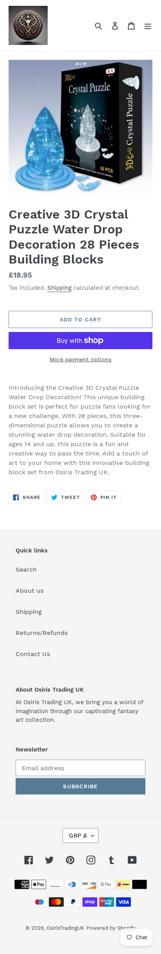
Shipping (59, 287)
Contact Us (33, 654)
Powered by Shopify (111, 928)
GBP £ (78, 835)
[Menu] (148, 25)
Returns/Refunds (42, 633)
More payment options (80, 359)
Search (26, 569)
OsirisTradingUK (65, 928)
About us (29, 590)
